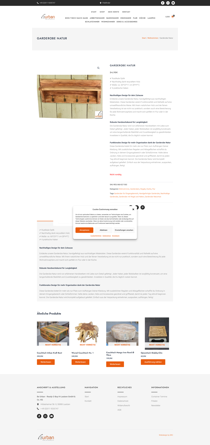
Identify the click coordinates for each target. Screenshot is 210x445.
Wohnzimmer (108, 21)
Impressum (115, 236)
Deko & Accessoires (127, 21)
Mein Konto (113, 12)
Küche (142, 18)
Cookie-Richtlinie (96, 236)
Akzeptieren (84, 230)
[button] (133, 209)
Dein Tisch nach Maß (76, 18)
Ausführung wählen (153, 362)
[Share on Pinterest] (142, 207)
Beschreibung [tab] (45, 223)
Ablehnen (103, 230)
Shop (102, 12)
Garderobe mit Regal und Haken (131, 196)
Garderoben (135, 189)
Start (93, 12)
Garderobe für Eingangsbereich (126, 193)
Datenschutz (107, 236)
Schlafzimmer (92, 21)
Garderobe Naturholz (153, 196)
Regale (143, 189)
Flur (135, 18)
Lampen (151, 18)
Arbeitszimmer (97, 18)
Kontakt (126, 12)
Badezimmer (112, 18)
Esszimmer (126, 18)
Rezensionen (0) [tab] (65, 223)
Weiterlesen (46, 362)
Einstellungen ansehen (124, 230)
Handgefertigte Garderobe (149, 193)
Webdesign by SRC (166, 435)
